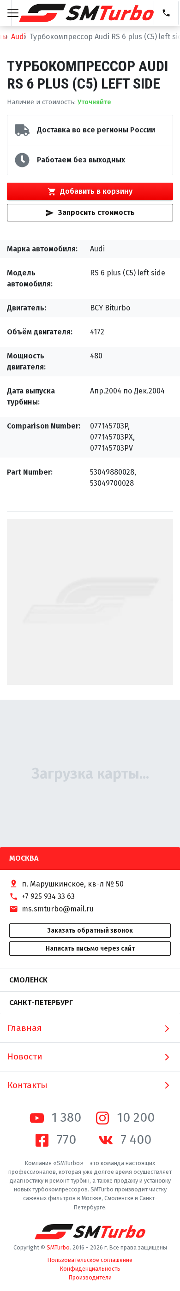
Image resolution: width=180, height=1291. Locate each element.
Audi (18, 36)
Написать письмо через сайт (90, 948)
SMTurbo (58, 1247)
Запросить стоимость (96, 212)
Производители (90, 1277)
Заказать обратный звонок (90, 930)
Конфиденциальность (90, 1268)
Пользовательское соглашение (90, 1259)
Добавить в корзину (96, 191)
